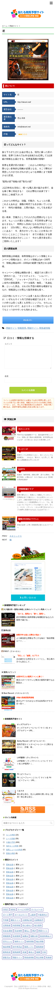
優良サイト (15, 920)
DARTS (21, 469)
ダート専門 (7, 915)
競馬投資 (6, 952)
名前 (6, 376)
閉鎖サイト (11, 328)
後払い (27, 931)
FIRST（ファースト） (12, 651)
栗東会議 (9, 865)
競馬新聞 (16, 952)
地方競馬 (38, 925)
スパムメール (37, 909)
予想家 (6, 920)
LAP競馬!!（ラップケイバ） (28, 758)
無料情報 (30, 941)
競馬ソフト (29, 947)
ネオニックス (24, 429)
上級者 (33, 915)
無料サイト (19, 941)
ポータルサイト (21, 915)
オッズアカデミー (24, 724)
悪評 (34, 931)
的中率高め (17, 947)
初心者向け (27, 925)
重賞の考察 (10, 853)
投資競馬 (16, 936)
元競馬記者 (27, 920)
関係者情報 (44, 328)
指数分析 (34, 936)
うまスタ (20, 791)
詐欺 (44, 952)
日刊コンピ (7, 941)
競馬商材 (40, 947)
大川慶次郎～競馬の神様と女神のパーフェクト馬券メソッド (27, 609)
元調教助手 (39, 920)
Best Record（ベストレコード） (17, 693)
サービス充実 (23, 909)
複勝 (38, 952)
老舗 (24, 952)
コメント (8, 344)
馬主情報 (40, 957)
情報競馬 (22, 328)
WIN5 (13, 909)
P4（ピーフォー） (24, 774)
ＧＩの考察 (10, 835)
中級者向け (42, 915)
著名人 (31, 952)
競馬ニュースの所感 (14, 850)
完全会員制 (7, 931)
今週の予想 (10, 842)
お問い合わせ (29, 597)
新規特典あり (46, 936)
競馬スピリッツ (10, 672)
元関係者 (6, 925)
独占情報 (40, 941)
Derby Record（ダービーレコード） (31, 741)
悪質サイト (43, 931)
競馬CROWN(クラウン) (28, 519)
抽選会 (25, 936)
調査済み (6, 957)
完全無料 (18, 931)
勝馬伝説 (7, 630)
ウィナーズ (23, 449)
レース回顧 (10, 839)
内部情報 (16, 925)
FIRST (5, 909)
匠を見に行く (28, 320)
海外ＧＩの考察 (12, 846)
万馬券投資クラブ (25, 489)
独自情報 (6, 947)
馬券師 (49, 957)
